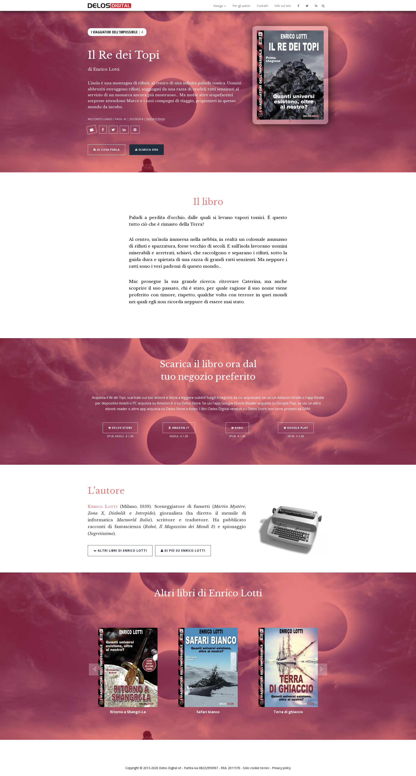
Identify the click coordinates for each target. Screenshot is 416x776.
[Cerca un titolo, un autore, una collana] (323, 6)
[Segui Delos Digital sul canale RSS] (316, 5)
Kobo (238, 428)
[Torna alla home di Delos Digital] (109, 5)
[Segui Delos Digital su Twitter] (307, 5)
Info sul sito (283, 6)
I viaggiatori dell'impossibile (114, 32)
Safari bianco (208, 711)
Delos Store (121, 428)
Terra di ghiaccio (288, 711)
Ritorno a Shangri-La (128, 711)
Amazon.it (180, 428)
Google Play (297, 428)
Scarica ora (148, 150)
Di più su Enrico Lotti (184, 550)
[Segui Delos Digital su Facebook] (298, 5)
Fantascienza (155, 119)
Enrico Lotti (106, 69)
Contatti (262, 6)
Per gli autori (241, 6)
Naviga (218, 6)
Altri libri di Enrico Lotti (122, 550)
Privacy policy (281, 768)
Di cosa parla (108, 150)
